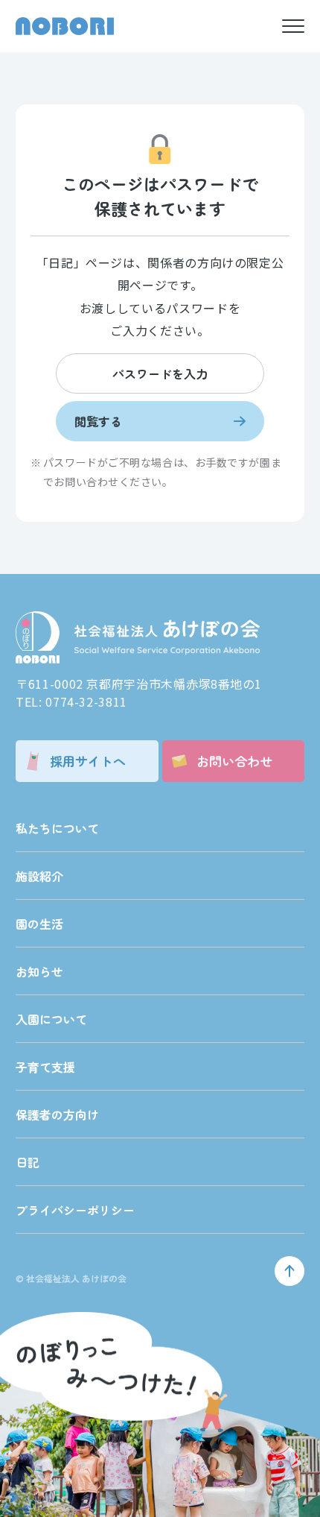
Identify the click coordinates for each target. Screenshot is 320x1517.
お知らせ (39, 971)
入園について (51, 1019)
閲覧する (98, 421)
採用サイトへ (88, 760)
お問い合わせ (234, 760)
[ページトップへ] (289, 1271)
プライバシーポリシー (75, 1210)
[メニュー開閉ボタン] (293, 26)
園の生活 (39, 924)
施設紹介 (39, 876)
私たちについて (57, 828)
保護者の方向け (57, 1114)
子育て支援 (45, 1067)
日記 (27, 1162)
